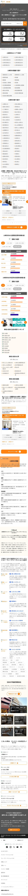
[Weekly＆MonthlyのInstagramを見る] (10, 847)
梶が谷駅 (7, 352)
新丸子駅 (3, 263)
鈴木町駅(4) (5, 159)
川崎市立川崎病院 (19, 385)
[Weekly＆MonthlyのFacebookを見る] (7, 847)
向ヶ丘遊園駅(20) (19, 125)
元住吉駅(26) (18, 119)
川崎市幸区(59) (6, 65)
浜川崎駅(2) (17, 159)
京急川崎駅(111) (18, 104)
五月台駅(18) (6, 132)
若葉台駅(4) (17, 156)
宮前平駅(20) (6, 127)
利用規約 (3, 883)
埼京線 (16, 82)
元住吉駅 (3, 267)
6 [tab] (16, 223)
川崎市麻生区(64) (19, 62)
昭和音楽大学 (18, 371)
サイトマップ (4, 879)
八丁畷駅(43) (6, 109)
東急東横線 (17, 87)
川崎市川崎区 (4, 297)
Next (25, 322)
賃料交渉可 (23, 671)
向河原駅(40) (6, 112)
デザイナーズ (12, 667)
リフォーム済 (20, 667)
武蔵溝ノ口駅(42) (19, 109)
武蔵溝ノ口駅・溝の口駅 (10, 337)
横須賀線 (17, 80)
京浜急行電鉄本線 (19, 93)
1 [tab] (6, 223)
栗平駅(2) (5, 161)
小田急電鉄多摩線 (7, 87)
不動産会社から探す (12, 693)
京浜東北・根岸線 (7, 82)
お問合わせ (16, 215)
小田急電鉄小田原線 (19, 85)
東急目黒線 (5, 93)
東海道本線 (5, 77)
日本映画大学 (6, 373)
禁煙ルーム (21, 664)
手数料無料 (5, 662)
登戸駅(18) (17, 130)
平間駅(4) (17, 153)
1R (3, 243)
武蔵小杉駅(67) (6, 106)
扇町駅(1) (5, 166)
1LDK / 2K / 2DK (19, 243)
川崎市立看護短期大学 (20, 362)
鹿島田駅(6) (5, 153)
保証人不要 (12, 662)
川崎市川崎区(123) (19, 57)
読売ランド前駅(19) (19, 127)
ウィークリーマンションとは (7, 858)
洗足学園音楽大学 (19, 365)
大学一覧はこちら (14, 359)
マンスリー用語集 (5, 869)
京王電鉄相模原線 (7, 85)
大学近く (4, 676)
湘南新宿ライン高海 (19, 74)
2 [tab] (8, 223)
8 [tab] (21, 223)
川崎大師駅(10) (18, 146)
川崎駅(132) (5, 104)
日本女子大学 (6, 371)
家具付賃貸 (14, 664)
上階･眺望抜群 (5, 669)
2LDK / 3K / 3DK (6, 246)
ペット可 (18, 657)
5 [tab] (14, 223)
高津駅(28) (17, 117)
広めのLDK (20, 662)
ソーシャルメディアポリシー (7, 886)
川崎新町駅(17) (6, 135)
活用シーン (3, 865)
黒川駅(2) (17, 161)
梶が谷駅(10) (6, 146)
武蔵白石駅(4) (6, 156)
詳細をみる (10, 215)
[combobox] (8, 23)
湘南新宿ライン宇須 (7, 74)
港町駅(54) (17, 106)
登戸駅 (6, 344)
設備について (4, 862)
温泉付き (4, 667)
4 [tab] (12, 223)
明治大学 (17, 367)
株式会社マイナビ (16, 217)
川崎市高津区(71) (7, 62)
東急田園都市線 (18, 90)
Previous (2, 322)
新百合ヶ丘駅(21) (19, 122)
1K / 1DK (9, 243)
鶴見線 (4, 80)
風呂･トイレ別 (5, 664)
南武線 (16, 77)
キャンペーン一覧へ (13, 451)
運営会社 (3, 872)
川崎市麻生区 (4, 314)
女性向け (4, 657)
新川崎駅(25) (6, 122)
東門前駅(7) (17, 151)
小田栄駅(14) (6, 140)
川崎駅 (2, 259)
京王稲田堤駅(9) (6, 148)
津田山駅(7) (5, 151)
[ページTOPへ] (26, 894)
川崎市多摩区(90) (19, 60)
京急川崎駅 (3, 255)
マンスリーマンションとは (13, 805)
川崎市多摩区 (4, 309)
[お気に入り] (16, 198)
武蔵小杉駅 (3, 271)
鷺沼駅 (6, 348)
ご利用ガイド (13, 763)
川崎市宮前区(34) (19, 65)
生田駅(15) (17, 138)
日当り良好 (22, 669)
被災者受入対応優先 (21, 676)
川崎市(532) (5, 57)
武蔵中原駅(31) (6, 117)
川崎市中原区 (4, 305)
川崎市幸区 (3, 301)
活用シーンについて (13, 792)
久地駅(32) (17, 114)
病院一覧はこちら (14, 382)
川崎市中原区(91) (7, 60)
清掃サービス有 (14, 671)
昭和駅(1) (17, 164)
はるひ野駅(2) (6, 164)
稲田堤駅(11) (18, 143)
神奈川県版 (8, 1)
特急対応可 (11, 676)
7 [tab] (19, 223)
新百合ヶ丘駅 (8, 339)
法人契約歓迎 (14, 669)
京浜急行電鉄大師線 (7, 95)
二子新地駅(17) (18, 132)
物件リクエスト (14, 829)
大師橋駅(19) (6, 130)
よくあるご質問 (13, 776)
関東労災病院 (6, 385)
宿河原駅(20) (6, 125)
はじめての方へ (4, 851)
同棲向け (11, 657)
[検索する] (25, 23)
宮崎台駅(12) (18, 140)
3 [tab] (10, 223)
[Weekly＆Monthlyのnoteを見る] (21, 847)
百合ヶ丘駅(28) (6, 119)
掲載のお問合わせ (5, 890)
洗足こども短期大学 (7, 365)
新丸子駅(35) (18, 112)
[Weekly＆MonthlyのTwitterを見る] (14, 847)
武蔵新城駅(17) (18, 135)
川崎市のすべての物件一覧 (13, 227)
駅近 (11, 660)
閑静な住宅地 (5, 671)
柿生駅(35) (5, 114)
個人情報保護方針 (5, 876)
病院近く (17, 673)
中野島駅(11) (6, 143)
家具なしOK (5, 660)
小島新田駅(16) (6, 138)
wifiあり (17, 660)
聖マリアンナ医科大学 (8, 362)
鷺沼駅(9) (17, 148)
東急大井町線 (6, 90)
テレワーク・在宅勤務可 (7, 673)
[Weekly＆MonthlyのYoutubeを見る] (17, 847)
